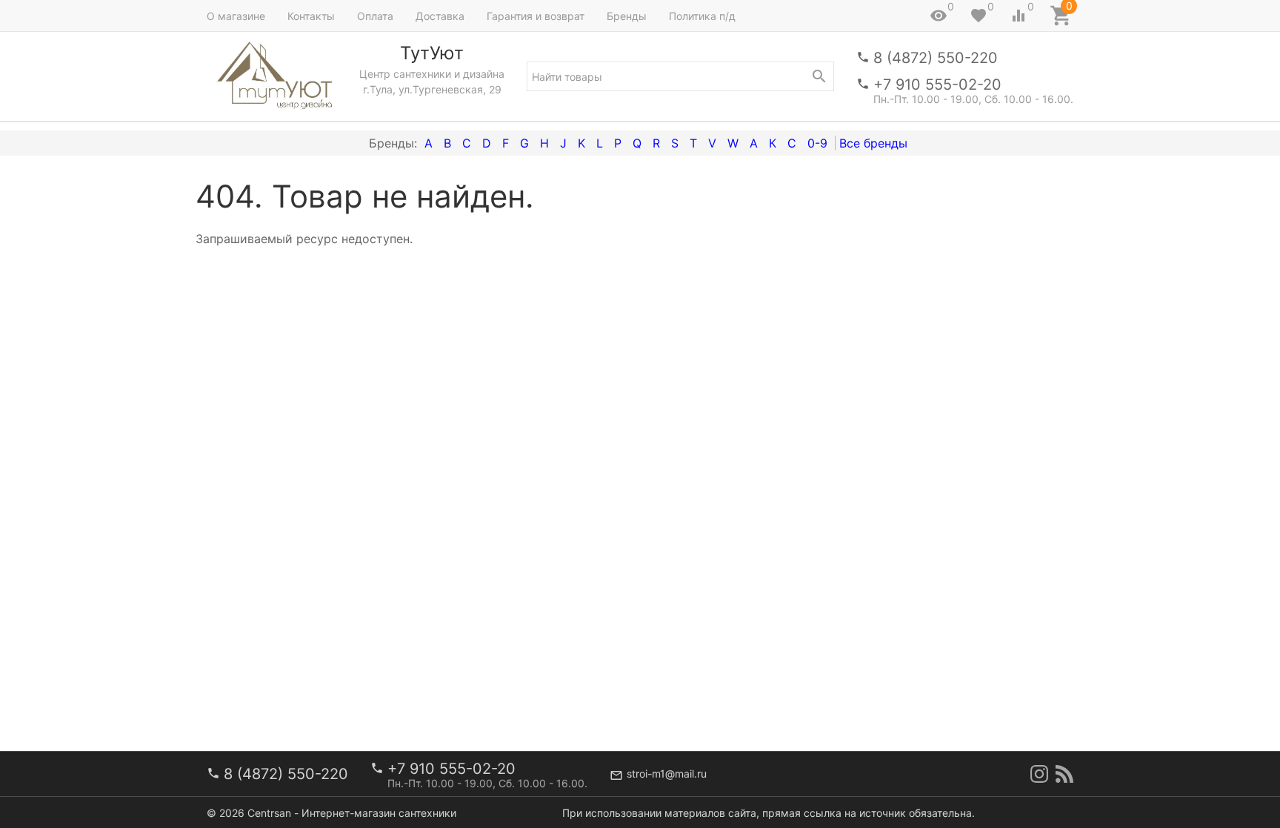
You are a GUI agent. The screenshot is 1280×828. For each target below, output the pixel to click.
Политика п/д (702, 16)
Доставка (440, 16)
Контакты (311, 16)
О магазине (236, 16)
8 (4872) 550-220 (935, 58)
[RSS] (1064, 774)
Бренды (627, 16)
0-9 (817, 143)
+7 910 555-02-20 (937, 84)
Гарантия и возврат (535, 16)
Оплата (375, 16)
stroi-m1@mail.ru (667, 773)
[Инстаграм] (1039, 774)
